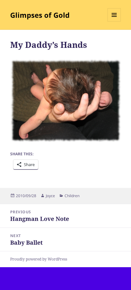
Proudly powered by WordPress (38, 259)
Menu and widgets (114, 21)
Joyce (50, 195)
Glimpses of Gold (40, 15)
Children (72, 195)
